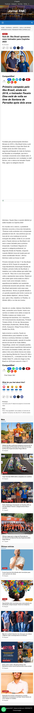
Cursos (5, 568)
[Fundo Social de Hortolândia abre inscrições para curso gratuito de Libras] (17, 559)
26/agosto (6, 575)
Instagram (14, 4)
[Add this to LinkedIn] (20, 79)
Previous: (16, 403)
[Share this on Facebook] (9, 79)
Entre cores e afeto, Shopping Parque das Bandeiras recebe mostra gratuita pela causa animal (17, 665)
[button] (2, 22)
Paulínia (10, 500)
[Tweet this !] (17, 79)
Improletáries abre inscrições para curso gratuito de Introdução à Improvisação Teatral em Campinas (17, 603)
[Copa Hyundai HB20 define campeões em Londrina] (17, 464)
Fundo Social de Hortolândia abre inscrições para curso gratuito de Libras (16, 573)
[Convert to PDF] (12, 82)
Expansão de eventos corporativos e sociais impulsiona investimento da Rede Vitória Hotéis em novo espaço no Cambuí (16, 697)
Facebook (7, 4)
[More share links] (15, 82)
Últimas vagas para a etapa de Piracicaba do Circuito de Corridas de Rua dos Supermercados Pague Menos (16, 537)
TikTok (25, 4)
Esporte (5, 34)
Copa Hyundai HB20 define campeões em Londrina (17, 477)
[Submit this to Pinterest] (28, 79)
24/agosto (6, 450)
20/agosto (6, 478)
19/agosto (6, 510)
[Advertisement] (17, 122)
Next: (16, 410)
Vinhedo (5, 629)
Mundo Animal (6, 660)
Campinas (5, 691)
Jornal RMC (17, 11)
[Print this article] (8, 82)
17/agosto (6, 541)
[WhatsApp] (13, 79)
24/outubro (6, 44)
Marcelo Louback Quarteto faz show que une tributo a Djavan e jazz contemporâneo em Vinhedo (17, 634)
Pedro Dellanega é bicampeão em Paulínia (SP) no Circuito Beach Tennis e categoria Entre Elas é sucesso (16, 506)
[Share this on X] (23, 79)
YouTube (20, 4)
